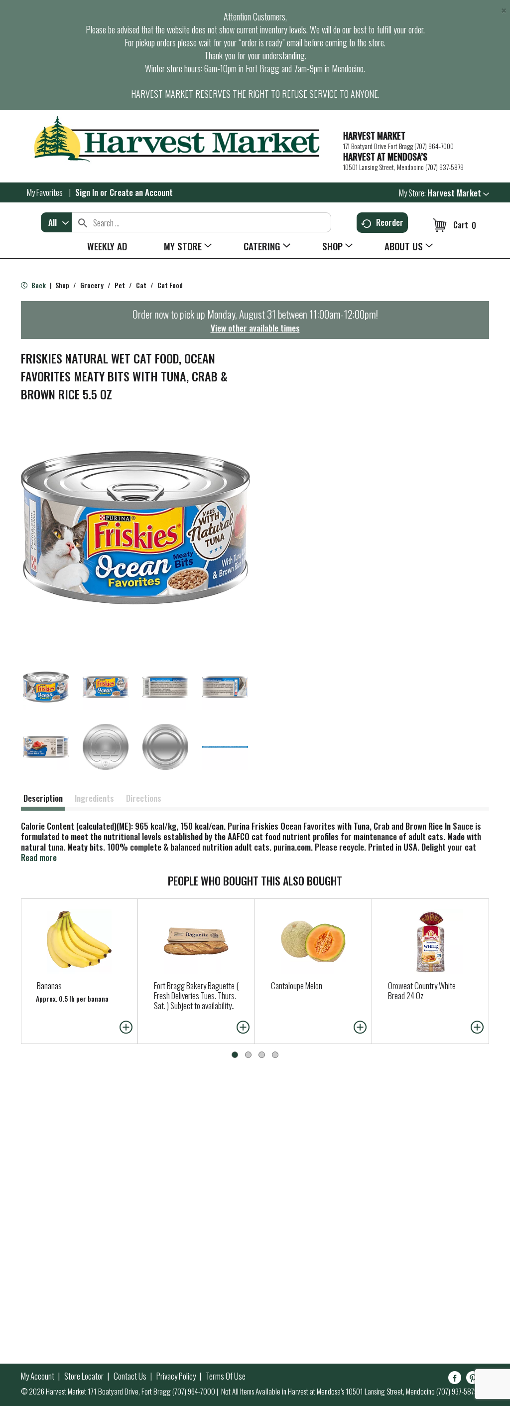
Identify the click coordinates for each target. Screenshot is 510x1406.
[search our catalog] (83, 222)
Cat (141, 285)
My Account (37, 1376)
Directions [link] (143, 798)
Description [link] (43, 798)
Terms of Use (226, 1376)
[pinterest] (472, 1379)
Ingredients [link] (94, 798)
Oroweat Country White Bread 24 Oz (422, 990)
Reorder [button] (389, 222)
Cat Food (170, 285)
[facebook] (454, 1379)
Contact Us (130, 1376)
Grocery (92, 285)
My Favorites (45, 192)
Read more (39, 857)
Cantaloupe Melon (296, 985)
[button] (458, 192)
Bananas (49, 985)
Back (38, 285)
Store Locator (84, 1376)
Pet (120, 285)
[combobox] (56, 222)
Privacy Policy (176, 1376)
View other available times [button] (255, 328)
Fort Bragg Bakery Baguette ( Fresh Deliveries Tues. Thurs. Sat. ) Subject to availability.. (196, 995)
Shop (62, 285)
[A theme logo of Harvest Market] (177, 139)
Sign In (86, 192)
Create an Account (141, 192)
